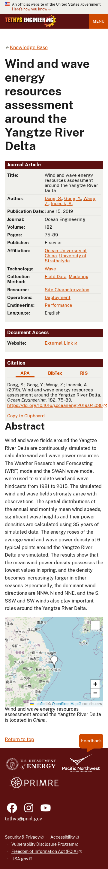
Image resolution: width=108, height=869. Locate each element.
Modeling (78, 276)
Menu (98, 21)
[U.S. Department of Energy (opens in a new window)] (31, 766)
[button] (54, 662)
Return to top (19, 739)
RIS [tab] (84, 373)
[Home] (30, 21)
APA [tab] (25, 373)
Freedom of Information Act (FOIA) (44, 851)
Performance (58, 305)
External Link (59, 343)
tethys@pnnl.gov (23, 819)
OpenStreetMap (65, 703)
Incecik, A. (62, 203)
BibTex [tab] (55, 373)
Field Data (55, 276)
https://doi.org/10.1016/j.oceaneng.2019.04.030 (55, 405)
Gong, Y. (72, 198)
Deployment (57, 297)
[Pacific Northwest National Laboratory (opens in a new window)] (78, 766)
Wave (50, 268)
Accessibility (62, 837)
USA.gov (19, 858)
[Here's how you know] (54, 7)
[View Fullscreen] (95, 625)
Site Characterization (67, 289)
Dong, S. (53, 198)
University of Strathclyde (65, 258)
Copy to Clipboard (26, 415)
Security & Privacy (22, 837)
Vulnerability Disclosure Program (42, 844)
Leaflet (40, 703)
